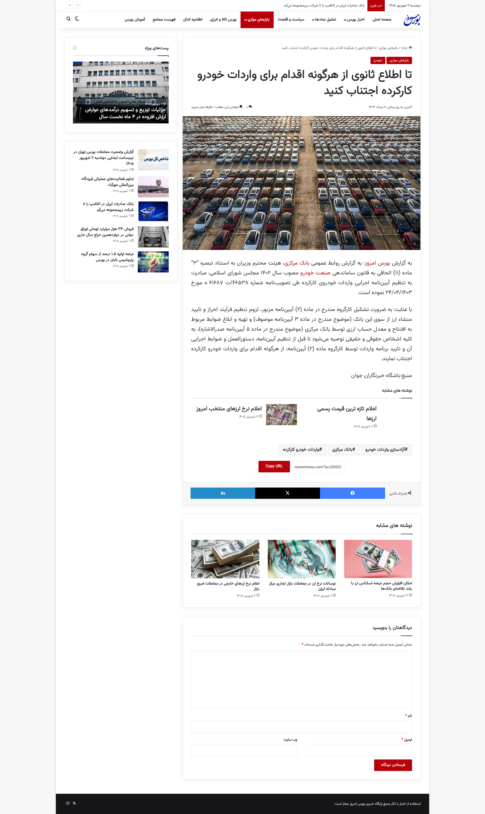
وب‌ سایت (290, 740)
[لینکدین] (223, 493)
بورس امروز (378, 263)
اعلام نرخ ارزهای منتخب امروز (229, 408)
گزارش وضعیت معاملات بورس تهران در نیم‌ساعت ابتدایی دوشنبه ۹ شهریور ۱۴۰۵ (104, 158)
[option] (121, 92)
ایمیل (407, 740)
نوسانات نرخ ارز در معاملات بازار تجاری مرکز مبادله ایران (302, 586)
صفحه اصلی (382, 20)
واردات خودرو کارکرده (301, 449)
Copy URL (274, 466)
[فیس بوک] (352, 493)
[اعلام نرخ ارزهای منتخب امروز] (281, 414)
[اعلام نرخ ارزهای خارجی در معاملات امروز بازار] (225, 559)
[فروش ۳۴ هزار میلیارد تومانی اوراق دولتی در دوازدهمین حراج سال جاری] (153, 236)
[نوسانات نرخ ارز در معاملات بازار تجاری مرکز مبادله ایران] (302, 559)
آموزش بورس (135, 20)
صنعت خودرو (315, 273)
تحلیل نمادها (325, 20)
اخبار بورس (355, 20)
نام (408, 716)
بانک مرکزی (297, 263)
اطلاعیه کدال (192, 20)
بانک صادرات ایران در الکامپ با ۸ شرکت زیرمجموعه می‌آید (108, 207)
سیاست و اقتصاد (291, 20)
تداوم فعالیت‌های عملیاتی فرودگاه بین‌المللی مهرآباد (107, 182)
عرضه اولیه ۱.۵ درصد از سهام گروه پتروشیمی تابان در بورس (107, 257)
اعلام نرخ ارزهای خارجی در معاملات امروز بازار (228, 586)
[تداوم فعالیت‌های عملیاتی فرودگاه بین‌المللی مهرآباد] (153, 186)
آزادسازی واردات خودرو (385, 449)
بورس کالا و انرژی (223, 20)
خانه (405, 48)
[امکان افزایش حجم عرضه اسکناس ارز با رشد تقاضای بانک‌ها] (378, 559)
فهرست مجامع (164, 20)
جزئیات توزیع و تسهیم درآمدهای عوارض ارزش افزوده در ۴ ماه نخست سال (125, 113)
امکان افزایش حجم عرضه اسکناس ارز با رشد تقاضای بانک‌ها (381, 586)
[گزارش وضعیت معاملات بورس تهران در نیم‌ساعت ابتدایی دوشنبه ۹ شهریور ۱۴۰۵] (153, 159)
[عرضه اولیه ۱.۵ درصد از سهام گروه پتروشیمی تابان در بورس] (153, 261)
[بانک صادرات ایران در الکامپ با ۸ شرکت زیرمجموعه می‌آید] (153, 211)
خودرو (378, 60)
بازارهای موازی (258, 20)
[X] (287, 493)
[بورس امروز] (412, 20)
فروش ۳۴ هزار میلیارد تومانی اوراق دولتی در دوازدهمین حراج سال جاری (314, 5)
